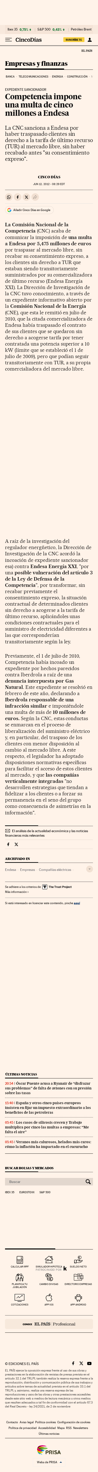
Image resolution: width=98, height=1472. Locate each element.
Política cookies (45, 1422)
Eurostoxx (26, 1192)
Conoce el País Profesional (49, 1324)
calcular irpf (20, 1266)
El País (86, 50)
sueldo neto (78, 1266)
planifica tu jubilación (20, 1285)
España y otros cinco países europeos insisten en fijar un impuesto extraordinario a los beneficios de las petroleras (48, 1108)
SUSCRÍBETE (74, 40)
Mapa (61, 1427)
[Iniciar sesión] (89, 40)
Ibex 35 (13, 29)
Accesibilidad (47, 1427)
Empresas (27, 870)
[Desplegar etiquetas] (89, 869)
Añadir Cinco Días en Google (31, 210)
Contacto (12, 1422)
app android (78, 1304)
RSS (69, 1427)
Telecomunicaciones (33, 76)
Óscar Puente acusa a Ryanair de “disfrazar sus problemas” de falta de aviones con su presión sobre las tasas (48, 1088)
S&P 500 (44, 29)
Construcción (77, 76)
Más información (16, 892)
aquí (77, 903)
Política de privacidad (23, 1427)
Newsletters (80, 1427)
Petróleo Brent (81, 29)
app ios (49, 1304)
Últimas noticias (21, 1074)
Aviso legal (27, 1422)
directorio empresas (78, 1284)
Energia (57, 76)
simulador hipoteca (49, 1266)
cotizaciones (19, 1304)
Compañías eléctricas (55, 870)
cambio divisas (48, 1284)
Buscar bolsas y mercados (29, 1168)
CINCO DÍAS (49, 177)
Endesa (10, 870)
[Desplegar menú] (8, 40)
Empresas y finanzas (36, 64)
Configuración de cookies (73, 1422)
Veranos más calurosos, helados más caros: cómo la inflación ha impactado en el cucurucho (48, 1144)
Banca (10, 76)
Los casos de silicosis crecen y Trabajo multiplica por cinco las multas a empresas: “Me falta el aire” (47, 1127)
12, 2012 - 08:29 (49, 184)
